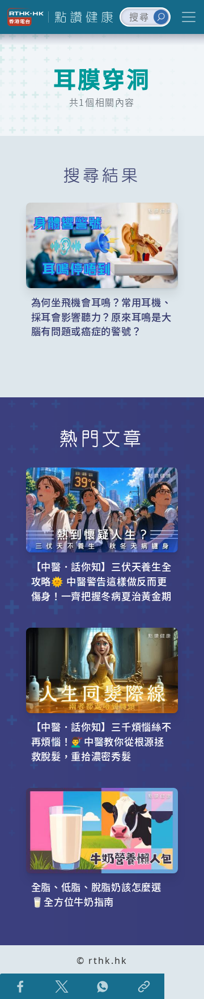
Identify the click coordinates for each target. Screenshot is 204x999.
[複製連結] (144, 986)
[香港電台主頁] (24, 17)
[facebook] (20, 986)
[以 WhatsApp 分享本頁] (103, 986)
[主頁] (82, 17)
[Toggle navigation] (188, 17)
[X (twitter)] (62, 986)
